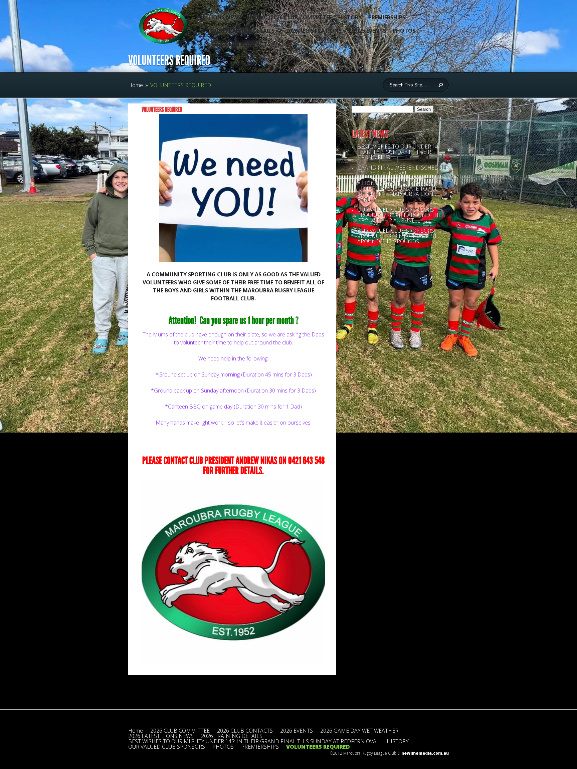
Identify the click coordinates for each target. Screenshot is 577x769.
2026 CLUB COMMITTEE (301, 17)
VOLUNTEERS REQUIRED (318, 746)
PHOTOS (404, 30)
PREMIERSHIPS (386, 17)
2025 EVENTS (369, 30)
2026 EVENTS (296, 730)
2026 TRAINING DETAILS (245, 30)
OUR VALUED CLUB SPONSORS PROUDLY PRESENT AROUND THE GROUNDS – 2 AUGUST (399, 215)
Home (256, 17)
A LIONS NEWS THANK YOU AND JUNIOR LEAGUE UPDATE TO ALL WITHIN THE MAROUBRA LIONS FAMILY (397, 191)
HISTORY (350, 17)
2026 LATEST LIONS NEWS (161, 736)
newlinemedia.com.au (425, 753)
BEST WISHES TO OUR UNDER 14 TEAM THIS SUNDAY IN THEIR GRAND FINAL (397, 152)
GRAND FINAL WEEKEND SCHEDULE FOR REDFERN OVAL (402, 170)
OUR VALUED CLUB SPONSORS (166, 746)
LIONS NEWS (224, 17)
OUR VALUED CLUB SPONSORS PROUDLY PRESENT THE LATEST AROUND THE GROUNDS (397, 236)
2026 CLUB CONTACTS (241, 44)
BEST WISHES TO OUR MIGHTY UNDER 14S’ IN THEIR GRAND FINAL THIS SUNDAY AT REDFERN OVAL (253, 741)
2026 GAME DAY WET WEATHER (359, 730)
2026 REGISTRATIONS (316, 30)
